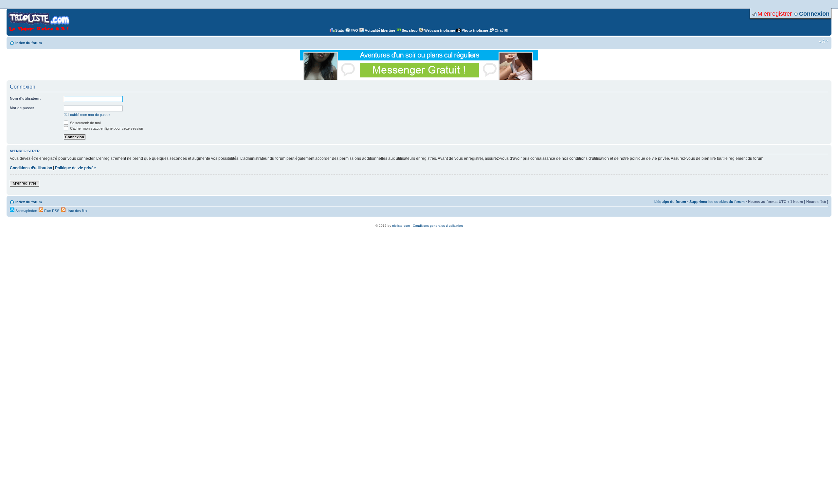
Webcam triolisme (439, 30)
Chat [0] (501, 30)
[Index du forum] (38, 22)
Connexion (814, 13)
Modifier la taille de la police (823, 41)
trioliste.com (401, 225)
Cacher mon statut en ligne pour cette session (106, 128)
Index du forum (28, 43)
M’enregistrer (774, 13)
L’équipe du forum (670, 202)
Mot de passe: (22, 108)
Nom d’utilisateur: (25, 98)
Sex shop (410, 30)
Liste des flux (76, 211)
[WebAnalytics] (419, 222)
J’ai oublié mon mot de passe (87, 115)
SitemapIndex (25, 211)
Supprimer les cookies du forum (717, 202)
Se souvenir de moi (84, 123)
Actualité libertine (380, 30)
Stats (339, 30)
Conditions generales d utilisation (438, 225)
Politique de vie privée (75, 168)
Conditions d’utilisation (31, 168)
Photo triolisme (475, 30)
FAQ (354, 30)
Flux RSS (51, 211)
